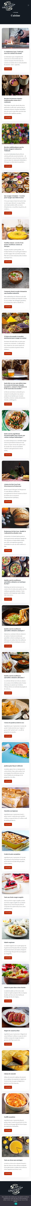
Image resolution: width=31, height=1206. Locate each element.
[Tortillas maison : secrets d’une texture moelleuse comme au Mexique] (15, 229)
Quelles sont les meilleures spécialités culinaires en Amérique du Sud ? (15, 582)
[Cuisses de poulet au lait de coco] (15, 709)
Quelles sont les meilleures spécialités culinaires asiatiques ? (14, 630)
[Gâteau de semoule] (15, 1060)
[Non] (29, 1200)
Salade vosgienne (9, 942)
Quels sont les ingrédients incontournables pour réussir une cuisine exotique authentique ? (14, 435)
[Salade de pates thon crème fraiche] (15, 974)
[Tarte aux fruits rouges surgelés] (15, 884)
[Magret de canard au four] (15, 1017)
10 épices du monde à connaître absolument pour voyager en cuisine (15, 337)
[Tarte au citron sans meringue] (15, 1146)
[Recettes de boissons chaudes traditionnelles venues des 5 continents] (15, 85)
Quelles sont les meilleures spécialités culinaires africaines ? (14, 676)
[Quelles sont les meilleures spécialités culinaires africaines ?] (15, 662)
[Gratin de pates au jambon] (15, 840)
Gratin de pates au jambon (12, 854)
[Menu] (28, 5)
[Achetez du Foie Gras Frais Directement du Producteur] (15, 471)
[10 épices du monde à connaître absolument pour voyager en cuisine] (15, 323)
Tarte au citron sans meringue (13, 1160)
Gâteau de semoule (10, 1074)
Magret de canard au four (12, 1031)
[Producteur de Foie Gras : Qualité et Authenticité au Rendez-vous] (15, 518)
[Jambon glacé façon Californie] (15, 752)
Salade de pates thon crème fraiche (15, 987)
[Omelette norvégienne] (15, 797)
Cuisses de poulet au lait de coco (14, 723)
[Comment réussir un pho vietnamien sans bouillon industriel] (15, 278)
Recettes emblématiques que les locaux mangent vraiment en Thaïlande (14, 149)
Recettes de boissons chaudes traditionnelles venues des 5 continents (13, 100)
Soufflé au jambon (9, 1117)
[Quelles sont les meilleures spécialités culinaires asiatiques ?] (15, 615)
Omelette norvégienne (11, 811)
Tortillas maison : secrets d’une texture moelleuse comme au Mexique (13, 244)
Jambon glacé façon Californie (13, 766)
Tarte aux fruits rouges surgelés (13, 897)
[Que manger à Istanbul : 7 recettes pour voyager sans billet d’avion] (15, 182)
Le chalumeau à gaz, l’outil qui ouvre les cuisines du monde (13, 52)
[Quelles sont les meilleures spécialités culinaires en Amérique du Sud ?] (15, 567)
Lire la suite (8, 69)
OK (16, 1203)
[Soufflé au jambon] (15, 1103)
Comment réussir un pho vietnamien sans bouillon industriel (15, 292)
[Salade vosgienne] (15, 929)
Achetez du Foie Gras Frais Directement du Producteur (12, 485)
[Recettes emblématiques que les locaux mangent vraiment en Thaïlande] (15, 134)
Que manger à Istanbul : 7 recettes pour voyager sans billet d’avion (14, 197)
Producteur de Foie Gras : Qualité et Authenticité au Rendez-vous (15, 532)
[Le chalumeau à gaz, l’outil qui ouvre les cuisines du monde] (15, 38)
